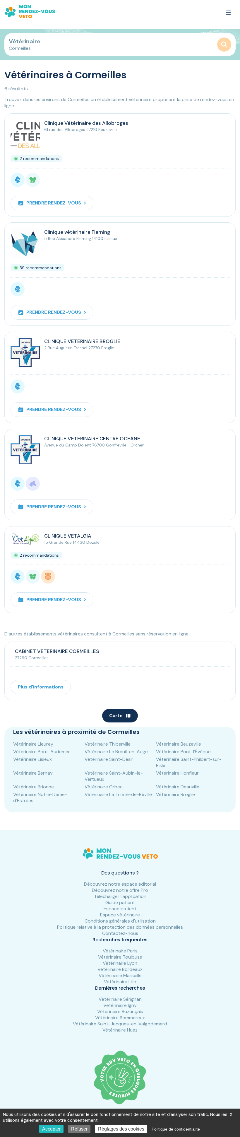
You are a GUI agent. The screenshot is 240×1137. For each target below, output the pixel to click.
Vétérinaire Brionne (33, 787)
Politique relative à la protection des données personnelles (120, 927)
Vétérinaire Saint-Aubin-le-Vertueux (114, 776)
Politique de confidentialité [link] (176, 1129)
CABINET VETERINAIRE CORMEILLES (57, 651)
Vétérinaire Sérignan (120, 999)
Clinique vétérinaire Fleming (77, 232)
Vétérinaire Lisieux (32, 759)
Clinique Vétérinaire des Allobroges (86, 123)
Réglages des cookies (121, 1128)
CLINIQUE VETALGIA (67, 536)
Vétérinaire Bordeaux (120, 969)
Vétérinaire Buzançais (120, 1011)
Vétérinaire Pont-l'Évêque (183, 752)
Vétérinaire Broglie (175, 794)
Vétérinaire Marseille (120, 975)
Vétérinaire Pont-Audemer (41, 752)
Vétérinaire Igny (120, 1005)
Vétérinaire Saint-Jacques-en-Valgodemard (120, 1024)
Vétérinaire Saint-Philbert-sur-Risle (189, 762)
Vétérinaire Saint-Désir (109, 759)
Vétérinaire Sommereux (120, 1018)
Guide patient (120, 902)
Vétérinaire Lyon (120, 963)
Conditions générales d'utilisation (120, 921)
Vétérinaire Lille (120, 982)
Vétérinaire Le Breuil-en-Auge (116, 752)
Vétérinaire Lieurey (33, 744)
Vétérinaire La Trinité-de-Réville (118, 794)
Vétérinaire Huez (120, 1030)
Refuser (79, 1128)
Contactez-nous (120, 933)
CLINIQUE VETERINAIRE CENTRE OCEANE (92, 438)
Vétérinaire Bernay (33, 773)
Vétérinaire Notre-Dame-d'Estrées (40, 797)
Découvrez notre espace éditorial (120, 884)
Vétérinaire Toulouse (120, 957)
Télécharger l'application (120, 896)
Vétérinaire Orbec (104, 787)
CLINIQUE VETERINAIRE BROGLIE (82, 341)
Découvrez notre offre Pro (120, 890)
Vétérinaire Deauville (177, 787)
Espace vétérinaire (120, 915)
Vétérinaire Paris (120, 951)
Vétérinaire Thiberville (108, 744)
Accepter (51, 1128)
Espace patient (120, 909)
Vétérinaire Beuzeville (178, 744)
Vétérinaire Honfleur (177, 773)
